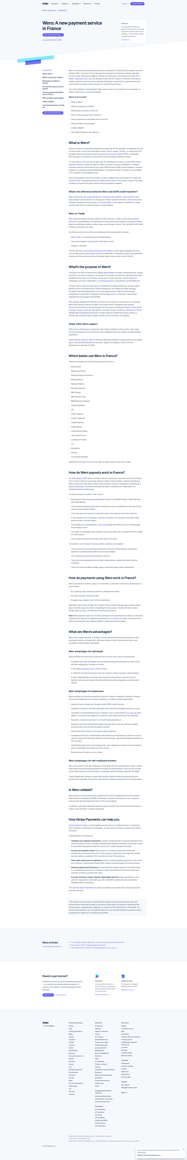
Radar (71, 1080)
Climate (71, 1042)
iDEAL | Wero (76, 237)
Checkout (72, 1039)
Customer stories (127, 1029)
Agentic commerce (101, 1031)
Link (70, 1067)
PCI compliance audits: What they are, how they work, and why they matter (97, 942)
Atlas (70, 1029)
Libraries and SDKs (101, 1120)
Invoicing (72, 1061)
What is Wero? (47, 74)
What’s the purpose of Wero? (52, 77)
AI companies (99, 1061)
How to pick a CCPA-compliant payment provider (88, 945)
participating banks (97, 499)
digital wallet (109, 272)
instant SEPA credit (109, 202)
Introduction (47, 70)
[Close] (183, 1149)
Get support (125, 1085)
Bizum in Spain (96, 253)
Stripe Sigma (73, 1086)
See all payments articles (51, 946)
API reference (99, 1112)
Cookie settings (126, 1053)
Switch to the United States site (148, 1155)
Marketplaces (99, 1050)
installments (135, 281)
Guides (123, 1026)
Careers (124, 1069)
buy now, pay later (133, 713)
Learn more (125, 40)
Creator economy (101, 1064)
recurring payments (106, 281)
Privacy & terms (126, 1039)
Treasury (72, 1094)
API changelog (100, 1118)
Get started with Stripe (52, 35)
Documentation (100, 1109)
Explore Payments (101, 994)
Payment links (73, 1072)
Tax (70, 1089)
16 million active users (106, 180)
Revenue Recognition (76, 1083)
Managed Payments (75, 1070)
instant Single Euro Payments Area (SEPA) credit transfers (111, 197)
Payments (62, 10)
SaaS (96, 1059)
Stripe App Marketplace (103, 1096)
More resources (49, 10)
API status (98, 1115)
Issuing (71, 1064)
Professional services (102, 1080)
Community (125, 1034)
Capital (71, 1037)
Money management (102, 1053)
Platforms (98, 1056)
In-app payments (101, 1048)
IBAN (129, 202)
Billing (71, 1034)
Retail (97, 1086)
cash (97, 669)
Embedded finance (101, 1039)
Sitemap (124, 1050)
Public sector (99, 1083)
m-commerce (115, 618)
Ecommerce (99, 1037)
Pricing (97, 3)
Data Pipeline (73, 1050)
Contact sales (137, 4)
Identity (71, 1059)
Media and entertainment (103, 1075)
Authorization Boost (75, 1031)
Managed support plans (129, 1087)
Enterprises (99, 1026)
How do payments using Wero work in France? (53, 93)
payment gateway (76, 486)
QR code (102, 525)
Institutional (125, 1063)
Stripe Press (125, 1074)
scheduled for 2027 (133, 310)
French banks (74, 180)
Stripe (82, 329)
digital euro (110, 294)
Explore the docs (127, 990)
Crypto (71, 1048)
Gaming (97, 1067)
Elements (72, 1053)
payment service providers (111, 154)
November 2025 (80, 478)
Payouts (71, 1078)
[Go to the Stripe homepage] (45, 1023)
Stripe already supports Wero (81, 340)
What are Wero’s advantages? (53, 98)
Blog (122, 1031)
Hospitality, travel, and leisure (105, 1070)
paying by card (88, 669)
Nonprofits (98, 1078)
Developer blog (100, 1126)
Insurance (98, 1072)
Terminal (72, 1091)
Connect (72, 1045)
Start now (47, 995)
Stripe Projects (100, 1123)
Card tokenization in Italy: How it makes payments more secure (93, 948)
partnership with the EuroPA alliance (99, 251)
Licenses (124, 1047)
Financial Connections (76, 1056)
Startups (98, 1029)
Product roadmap (127, 1066)
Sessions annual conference (130, 1037)
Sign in (124, 4)
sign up (75, 890)
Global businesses (101, 1045)
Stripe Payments (76, 825)
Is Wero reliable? (48, 101)
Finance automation (101, 1042)
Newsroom (125, 1071)
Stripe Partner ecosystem (104, 1099)
